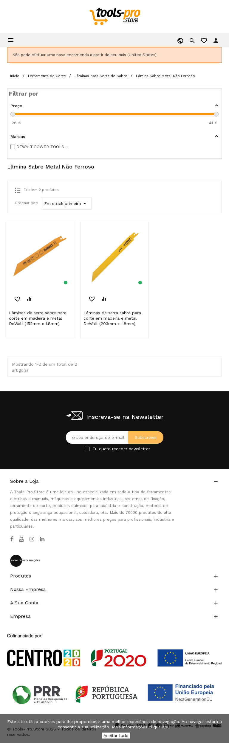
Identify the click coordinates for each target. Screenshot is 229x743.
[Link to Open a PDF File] (114, 644)
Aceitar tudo (116, 735)
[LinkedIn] (42, 539)
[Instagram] (32, 539)
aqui (166, 726)
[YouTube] (21, 539)
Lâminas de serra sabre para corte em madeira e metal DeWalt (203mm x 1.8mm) (112, 318)
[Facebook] (11, 539)
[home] (114, 16)
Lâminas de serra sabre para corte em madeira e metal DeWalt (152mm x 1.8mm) (37, 318)
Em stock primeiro (66, 203)
